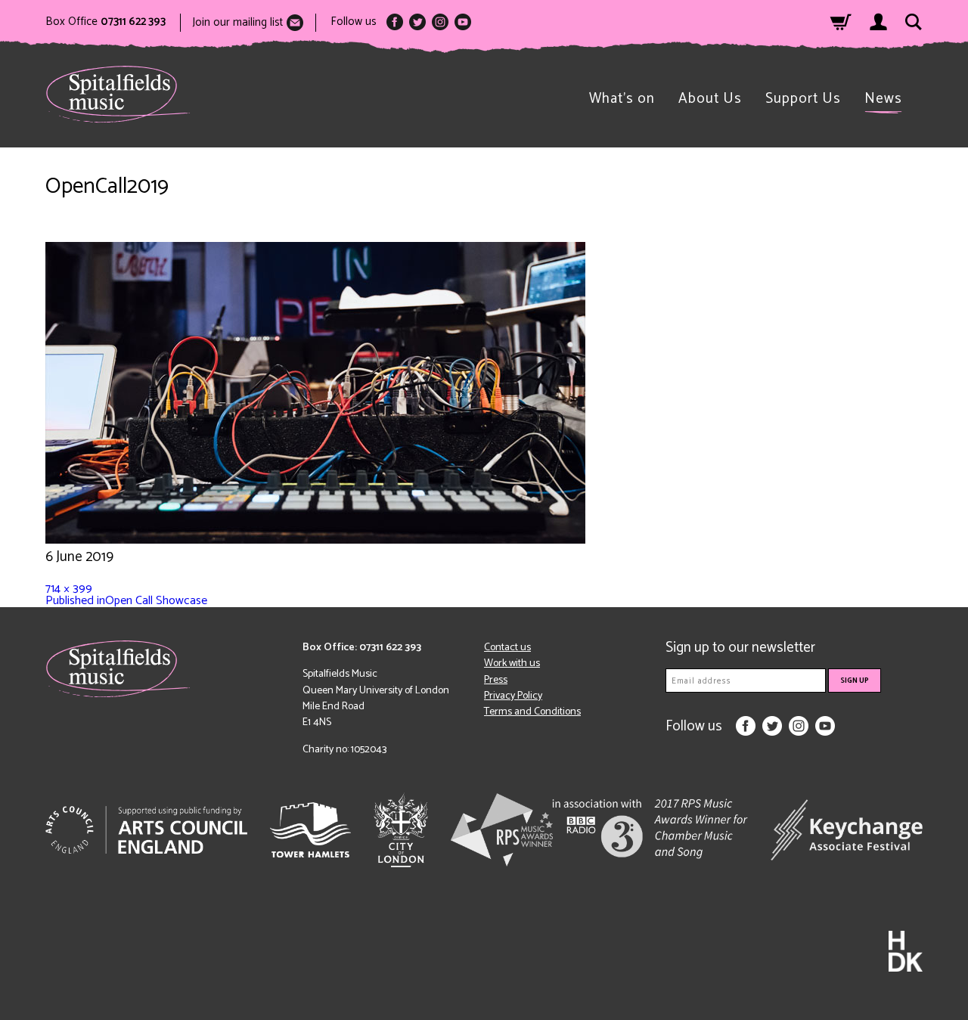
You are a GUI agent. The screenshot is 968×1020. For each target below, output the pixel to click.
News (883, 98)
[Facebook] (395, 22)
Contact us (507, 647)
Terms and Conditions (532, 712)
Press (495, 680)
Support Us (803, 98)
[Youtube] (463, 22)
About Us (710, 98)
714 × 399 (68, 588)
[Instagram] (440, 22)
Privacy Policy (513, 696)
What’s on (622, 98)
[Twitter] (417, 22)
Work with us (512, 663)
